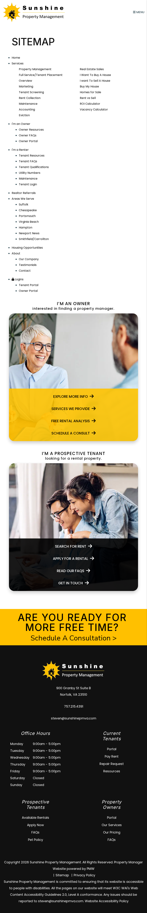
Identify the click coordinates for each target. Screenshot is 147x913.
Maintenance (28, 104)
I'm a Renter (20, 150)
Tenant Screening (31, 92)
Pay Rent (111, 756)
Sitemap (62, 875)
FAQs (35, 832)
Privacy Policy (84, 875)
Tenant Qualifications (34, 167)
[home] (34, 12)
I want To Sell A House (95, 81)
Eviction (24, 115)
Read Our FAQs (70, 570)
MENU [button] (140, 12)
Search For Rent (70, 546)
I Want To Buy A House (95, 75)
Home (16, 58)
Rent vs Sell (88, 98)
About (16, 253)
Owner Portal (28, 141)
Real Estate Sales (92, 69)
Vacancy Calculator (94, 109)
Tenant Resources (31, 155)
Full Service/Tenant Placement (41, 75)
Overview (25, 81)
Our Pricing (111, 832)
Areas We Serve (23, 199)
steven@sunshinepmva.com (73, 718)
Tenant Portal (28, 285)
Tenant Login (28, 184)
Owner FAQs (27, 135)
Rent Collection (30, 98)
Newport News (29, 233)
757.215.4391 (73, 706)
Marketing (26, 86)
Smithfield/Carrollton (34, 239)
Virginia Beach (29, 222)
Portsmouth (27, 216)
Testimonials (28, 265)
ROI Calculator (90, 104)
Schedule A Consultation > (73, 638)
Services (17, 63)
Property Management (35, 69)
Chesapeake (28, 210)
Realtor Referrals (24, 193)
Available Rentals (35, 817)
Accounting (27, 109)
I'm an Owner (21, 124)
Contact (25, 271)
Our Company (29, 259)
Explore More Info (70, 396)
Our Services (112, 825)
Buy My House (89, 86)
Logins (18, 279)
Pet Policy (35, 839)
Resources (111, 771)
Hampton (25, 227)
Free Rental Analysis (70, 420)
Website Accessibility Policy (107, 901)
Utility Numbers (29, 173)
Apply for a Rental (70, 558)
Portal (111, 749)
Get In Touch (70, 583)
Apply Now (35, 825)
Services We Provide (70, 408)
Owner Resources (31, 130)
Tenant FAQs (28, 161)
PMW (90, 868)
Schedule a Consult (70, 433)
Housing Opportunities (27, 248)
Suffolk (23, 204)
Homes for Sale (90, 92)
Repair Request (111, 764)
